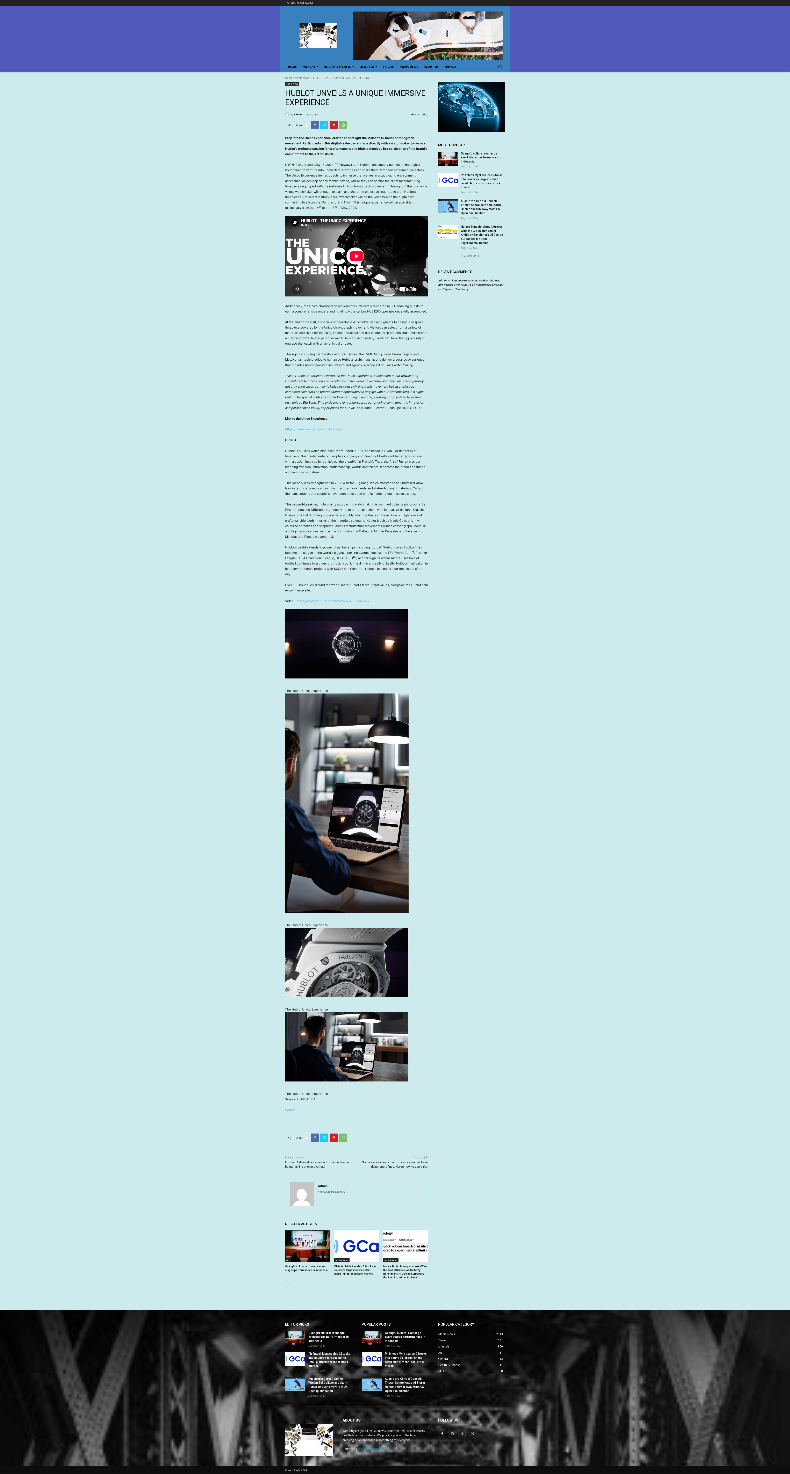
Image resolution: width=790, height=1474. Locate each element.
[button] (500, 67)
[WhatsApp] (343, 125)
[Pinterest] (334, 125)
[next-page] (294, 1287)
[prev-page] (287, 1287)
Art (287, 1260)
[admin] (287, 114)
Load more (470, 255)
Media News (302, 78)
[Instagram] (452, 1434)
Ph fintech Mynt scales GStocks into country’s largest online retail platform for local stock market (356, 1270)
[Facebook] (315, 125)
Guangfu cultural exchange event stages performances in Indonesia (481, 157)
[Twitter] (324, 125)
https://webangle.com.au (331, 1191)
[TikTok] (462, 1434)
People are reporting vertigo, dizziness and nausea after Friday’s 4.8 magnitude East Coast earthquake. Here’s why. (470, 285)
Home (288, 78)
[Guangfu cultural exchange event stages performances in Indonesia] (307, 1246)
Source (290, 1110)
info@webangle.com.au (373, 1449)
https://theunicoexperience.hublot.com (313, 429)
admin (298, 114)
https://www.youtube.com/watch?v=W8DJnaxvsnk (333, 601)
